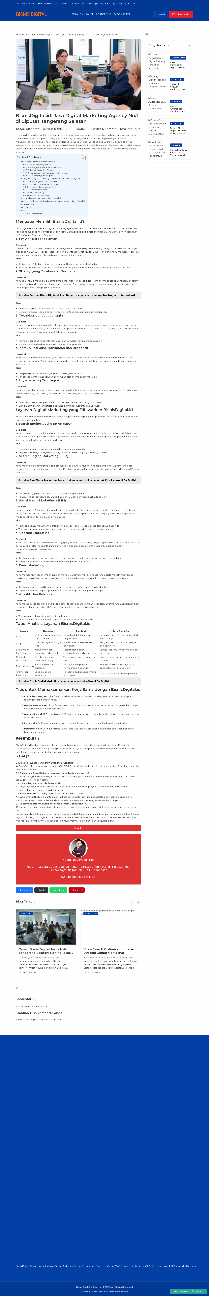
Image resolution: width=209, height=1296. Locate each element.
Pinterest (78, 890)
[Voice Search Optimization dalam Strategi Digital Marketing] (46, 927)
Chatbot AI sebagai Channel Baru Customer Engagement (109, 950)
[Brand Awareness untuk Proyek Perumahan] (157, 106)
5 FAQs (27, 207)
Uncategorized (178, 58)
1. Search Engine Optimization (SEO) (43, 181)
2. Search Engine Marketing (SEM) (43, 184)
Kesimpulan (29, 204)
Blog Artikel (122, 14)
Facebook (25, 890)
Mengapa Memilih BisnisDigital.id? (39, 162)
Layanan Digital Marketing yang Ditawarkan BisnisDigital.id (52, 178)
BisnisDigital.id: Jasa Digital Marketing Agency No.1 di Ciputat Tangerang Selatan (77, 118)
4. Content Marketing (37, 190)
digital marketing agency (61, 228)
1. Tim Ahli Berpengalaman (39, 165)
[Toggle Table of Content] (81, 157)
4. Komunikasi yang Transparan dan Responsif (48, 173)
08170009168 (25, 3)
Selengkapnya (27, 973)
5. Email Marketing (36, 192)
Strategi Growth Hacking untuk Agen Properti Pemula (178, 89)
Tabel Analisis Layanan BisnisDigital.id (42, 198)
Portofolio (103, 14)
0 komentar (110, 128)
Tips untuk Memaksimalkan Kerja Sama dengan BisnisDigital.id (54, 201)
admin (36, 128)
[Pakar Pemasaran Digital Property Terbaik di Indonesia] (157, 62)
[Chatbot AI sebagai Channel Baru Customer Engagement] (111, 927)
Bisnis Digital (133, 128)
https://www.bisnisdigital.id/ (47, 820)
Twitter (42, 890)
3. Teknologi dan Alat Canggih (41, 170)
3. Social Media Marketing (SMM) (42, 187)
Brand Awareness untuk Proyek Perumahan (177, 110)
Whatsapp (59, 890)
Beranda (77, 14)
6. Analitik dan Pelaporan (38, 195)
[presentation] (132, 903)
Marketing (176, 101)
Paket (89, 14)
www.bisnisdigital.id (78, 877)
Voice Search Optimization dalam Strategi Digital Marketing (44, 950)
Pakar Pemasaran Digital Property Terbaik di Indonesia (178, 67)
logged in (35, 1019)
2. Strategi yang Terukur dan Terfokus (44, 167)
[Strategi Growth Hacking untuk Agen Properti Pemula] (157, 84)
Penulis (23, 210)
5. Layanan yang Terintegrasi (40, 176)
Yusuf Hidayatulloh (34, 214)
